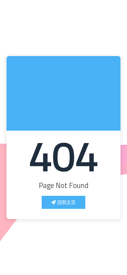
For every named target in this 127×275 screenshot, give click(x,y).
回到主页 (66, 202)
